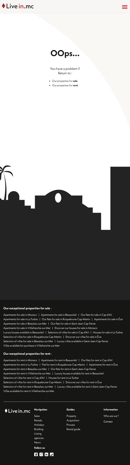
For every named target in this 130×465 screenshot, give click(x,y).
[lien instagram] (42, 454)
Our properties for (65, 81)
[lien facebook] (36, 454)
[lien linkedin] (47, 454)
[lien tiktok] (51, 454)
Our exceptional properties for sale (26, 308)
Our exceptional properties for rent (27, 354)
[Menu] (125, 7)
